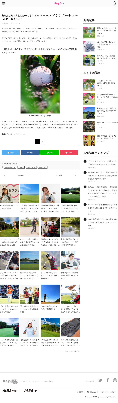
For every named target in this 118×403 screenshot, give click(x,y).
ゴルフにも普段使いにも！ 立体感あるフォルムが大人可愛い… (107, 44)
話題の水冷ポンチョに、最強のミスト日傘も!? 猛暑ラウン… (107, 30)
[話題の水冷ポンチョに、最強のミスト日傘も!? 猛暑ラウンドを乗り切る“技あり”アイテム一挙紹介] (89, 32)
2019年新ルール (10, 167)
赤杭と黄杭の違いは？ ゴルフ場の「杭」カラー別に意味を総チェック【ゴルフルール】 (103, 222)
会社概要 (80, 392)
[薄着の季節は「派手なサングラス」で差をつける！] (89, 140)
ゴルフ (21, 167)
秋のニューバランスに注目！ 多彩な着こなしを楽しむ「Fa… (107, 58)
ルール (18, 23)
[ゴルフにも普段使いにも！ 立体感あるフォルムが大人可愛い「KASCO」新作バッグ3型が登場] (89, 46)
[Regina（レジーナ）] (59, 3)
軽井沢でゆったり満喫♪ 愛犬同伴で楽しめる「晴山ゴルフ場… (107, 110)
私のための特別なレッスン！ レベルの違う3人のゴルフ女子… (107, 96)
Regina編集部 (13, 164)
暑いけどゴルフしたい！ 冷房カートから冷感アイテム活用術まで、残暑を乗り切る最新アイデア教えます (103, 175)
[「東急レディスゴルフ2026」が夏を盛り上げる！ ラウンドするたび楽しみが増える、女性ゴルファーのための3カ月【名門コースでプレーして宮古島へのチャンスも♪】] (89, 85)
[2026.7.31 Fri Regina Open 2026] (89, 126)
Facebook (106, 380)
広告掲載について (92, 392)
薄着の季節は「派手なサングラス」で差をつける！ (107, 137)
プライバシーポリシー (109, 392)
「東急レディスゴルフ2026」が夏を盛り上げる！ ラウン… (107, 83)
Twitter (99, 380)
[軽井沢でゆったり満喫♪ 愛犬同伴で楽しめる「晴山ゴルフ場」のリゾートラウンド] (89, 113)
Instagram (114, 380)
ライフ (13, 23)
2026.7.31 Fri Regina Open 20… (107, 123)
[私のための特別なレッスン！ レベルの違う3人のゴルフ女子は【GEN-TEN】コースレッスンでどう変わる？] (89, 99)
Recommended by (70, 351)
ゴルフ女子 (43, 167)
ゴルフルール (31, 167)
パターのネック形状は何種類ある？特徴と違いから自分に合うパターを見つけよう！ (102, 208)
